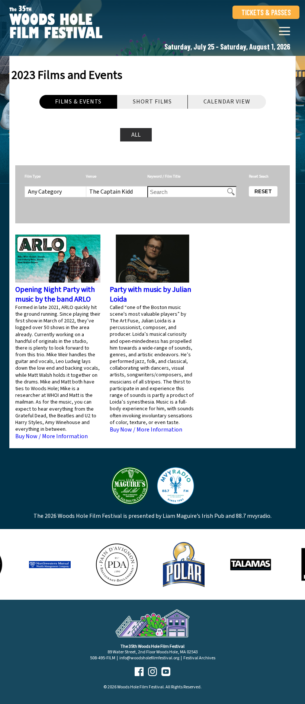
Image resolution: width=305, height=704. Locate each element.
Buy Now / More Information (51, 436)
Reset (263, 191)
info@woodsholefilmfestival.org (149, 658)
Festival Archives (199, 658)
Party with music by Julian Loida (150, 294)
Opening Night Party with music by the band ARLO (55, 294)
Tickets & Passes (266, 12)
